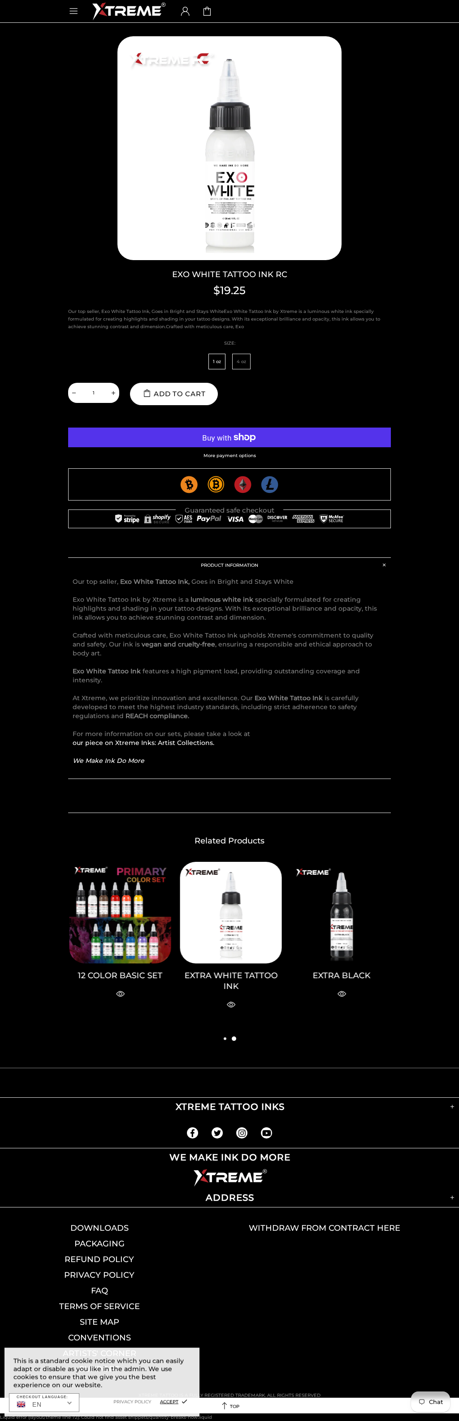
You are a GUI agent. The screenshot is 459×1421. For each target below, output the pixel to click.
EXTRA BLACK (340, 975)
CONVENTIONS (99, 1338)
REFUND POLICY (99, 1259)
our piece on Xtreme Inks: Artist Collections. (143, 743)
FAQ (99, 1291)
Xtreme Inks (128, 11)
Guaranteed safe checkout (229, 510)
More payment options (230, 455)
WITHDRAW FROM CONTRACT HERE (324, 1228)
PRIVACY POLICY (99, 1275)
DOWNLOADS (99, 1228)
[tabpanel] (340, 942)
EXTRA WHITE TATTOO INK (230, 981)
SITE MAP (99, 1322)
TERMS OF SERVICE (99, 1306)
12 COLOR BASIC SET (119, 975)
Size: (229, 343)
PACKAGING (99, 1244)
